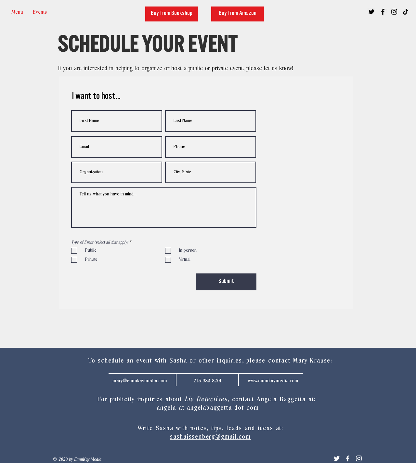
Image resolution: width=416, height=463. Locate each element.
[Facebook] (348, 458)
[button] (40, 12)
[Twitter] (337, 458)
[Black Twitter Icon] (371, 12)
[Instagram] (359, 458)
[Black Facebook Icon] (383, 12)
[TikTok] (406, 12)
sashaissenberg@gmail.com (210, 437)
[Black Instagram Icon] (394, 12)
